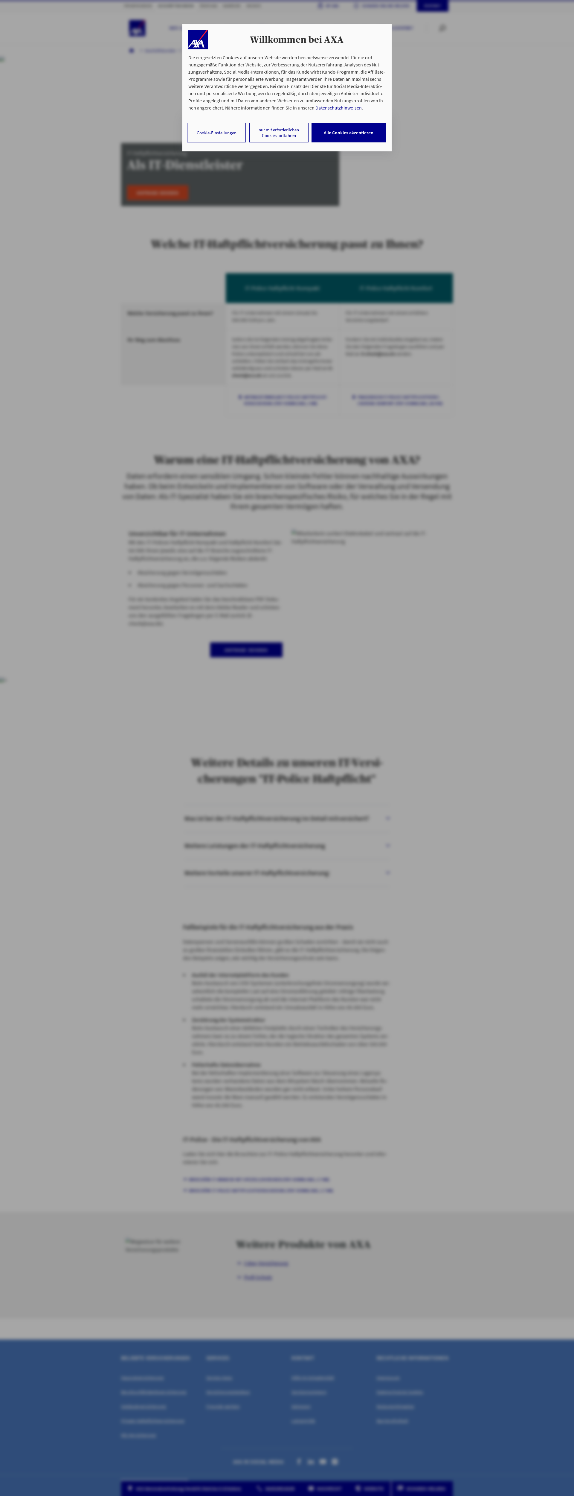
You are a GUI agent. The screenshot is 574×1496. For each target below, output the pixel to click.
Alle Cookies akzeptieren (348, 133)
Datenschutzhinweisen (338, 108)
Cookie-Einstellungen (216, 133)
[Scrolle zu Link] (198, 39)
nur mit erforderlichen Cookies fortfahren (279, 132)
